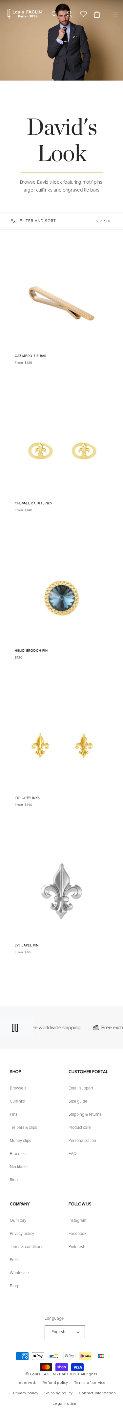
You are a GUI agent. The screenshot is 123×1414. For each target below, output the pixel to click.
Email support (81, 1088)
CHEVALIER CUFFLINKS (33, 503)
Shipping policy (58, 1393)
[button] (114, 14)
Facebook (77, 1233)
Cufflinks (17, 1101)
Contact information (97, 1393)
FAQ (73, 1153)
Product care (80, 1127)
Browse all (19, 1088)
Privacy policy (22, 1233)
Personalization (82, 1140)
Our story (18, 1220)
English (58, 1331)
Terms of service (90, 1382)
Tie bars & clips (23, 1127)
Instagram (77, 1220)
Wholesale (19, 1272)
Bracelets (18, 1153)
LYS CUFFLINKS (27, 798)
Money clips (20, 1140)
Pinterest (76, 1246)
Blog (14, 1286)
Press (15, 1259)
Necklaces (19, 1166)
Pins (13, 1114)
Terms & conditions (26, 1246)
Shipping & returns (85, 1114)
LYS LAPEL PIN (27, 945)
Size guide (78, 1101)
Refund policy (55, 1382)
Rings (15, 1179)
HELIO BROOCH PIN (31, 651)
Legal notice (64, 1403)
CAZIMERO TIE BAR (31, 356)
